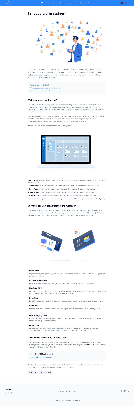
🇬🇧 (124, 3)
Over (89, 3)
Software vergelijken (46, 372)
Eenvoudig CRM (64, 391)
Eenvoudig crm (80, 3)
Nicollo (8, 389)
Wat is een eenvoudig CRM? (39, 85)
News (70, 3)
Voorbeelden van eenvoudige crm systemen (45, 88)
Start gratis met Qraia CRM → (41, 357)
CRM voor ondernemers (48, 3)
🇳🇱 (121, 3)
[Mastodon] (125, 391)
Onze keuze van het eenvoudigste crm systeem (46, 91)
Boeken (62, 3)
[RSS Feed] (128, 391)
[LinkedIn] (122, 391)
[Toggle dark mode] (128, 3)
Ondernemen (33, 372)
